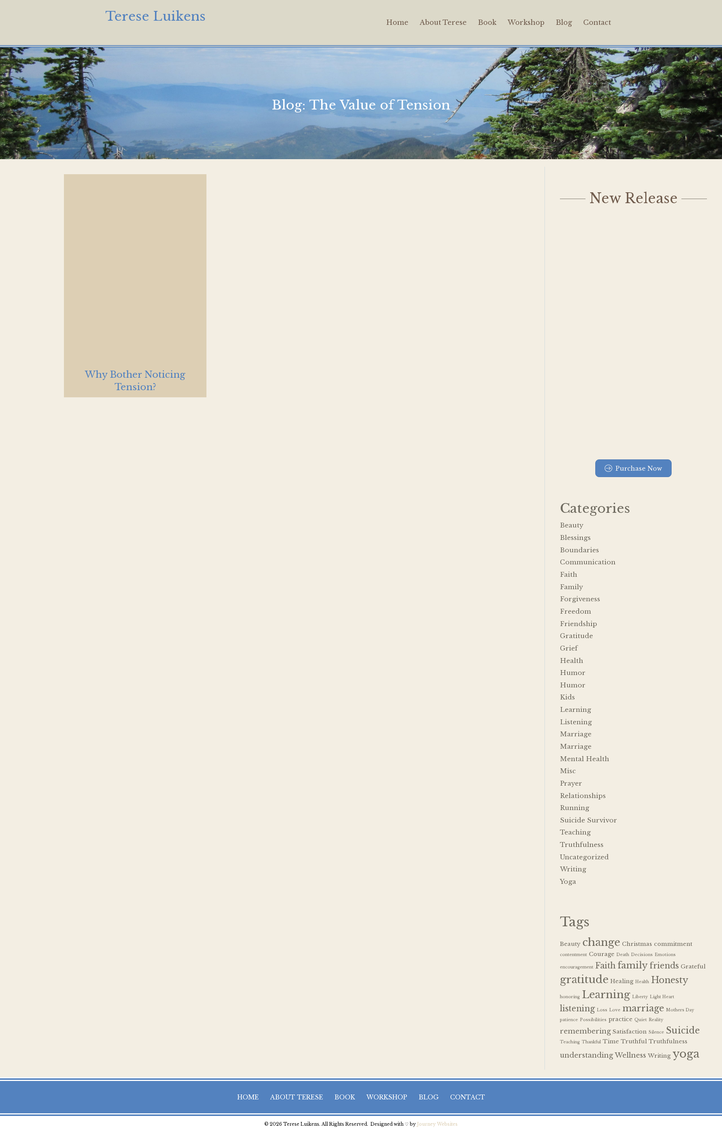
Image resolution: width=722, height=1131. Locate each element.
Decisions (642, 954)
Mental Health (584, 759)
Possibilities (593, 1019)
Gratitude (576, 636)
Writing (573, 869)
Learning (575, 710)
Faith (568, 575)
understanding (586, 1055)
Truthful (634, 1041)
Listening (576, 722)
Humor (572, 673)
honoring (570, 996)
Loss (602, 1010)
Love (614, 1010)
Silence (656, 1032)
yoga (685, 1054)
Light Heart (662, 996)
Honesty (669, 979)
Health (571, 661)
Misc (568, 771)
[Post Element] (135, 285)
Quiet (640, 1019)
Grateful (693, 966)
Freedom (575, 612)
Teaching (575, 832)
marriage (643, 1008)
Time (611, 1041)
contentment (573, 954)
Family (571, 587)
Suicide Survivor (588, 820)
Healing (621, 981)
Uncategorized (584, 857)
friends (664, 966)
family (632, 965)
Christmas (637, 944)
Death (622, 954)
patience (569, 1019)
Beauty (571, 525)
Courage (601, 954)
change (601, 942)
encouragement (576, 967)
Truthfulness (582, 845)
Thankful (591, 1042)
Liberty (640, 996)
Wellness (630, 1055)
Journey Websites (437, 1124)
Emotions (665, 954)
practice (620, 1019)
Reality (656, 1019)
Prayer (571, 783)
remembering (585, 1031)
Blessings (575, 538)
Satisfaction (630, 1031)
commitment (673, 944)
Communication (588, 562)
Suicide (683, 1030)
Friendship (578, 624)
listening (577, 1008)
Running (574, 808)
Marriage (576, 734)
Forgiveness (580, 599)
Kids (567, 697)
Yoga (568, 882)
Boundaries (579, 550)
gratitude (584, 979)
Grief (569, 648)
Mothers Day (680, 1010)
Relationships (583, 796)
